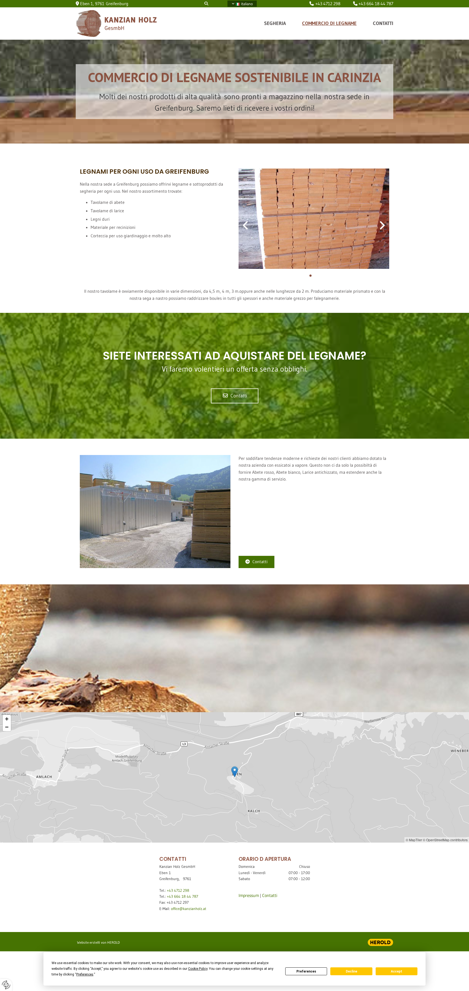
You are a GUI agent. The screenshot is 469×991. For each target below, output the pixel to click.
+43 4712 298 (327, 3)
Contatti (383, 23)
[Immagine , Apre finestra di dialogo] (314, 219)
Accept (396, 971)
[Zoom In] (7, 719)
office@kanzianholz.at (188, 908)
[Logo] (129, 23)
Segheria (275, 23)
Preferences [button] (84, 974)
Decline (351, 971)
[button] (234, 395)
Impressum (249, 895)
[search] (206, 3)
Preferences (306, 971)
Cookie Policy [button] (197, 969)
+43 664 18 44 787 (376, 3)
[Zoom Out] (7, 727)
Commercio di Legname (329, 23)
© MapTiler (414, 839)
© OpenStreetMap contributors (445, 839)
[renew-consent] (6, 985)
